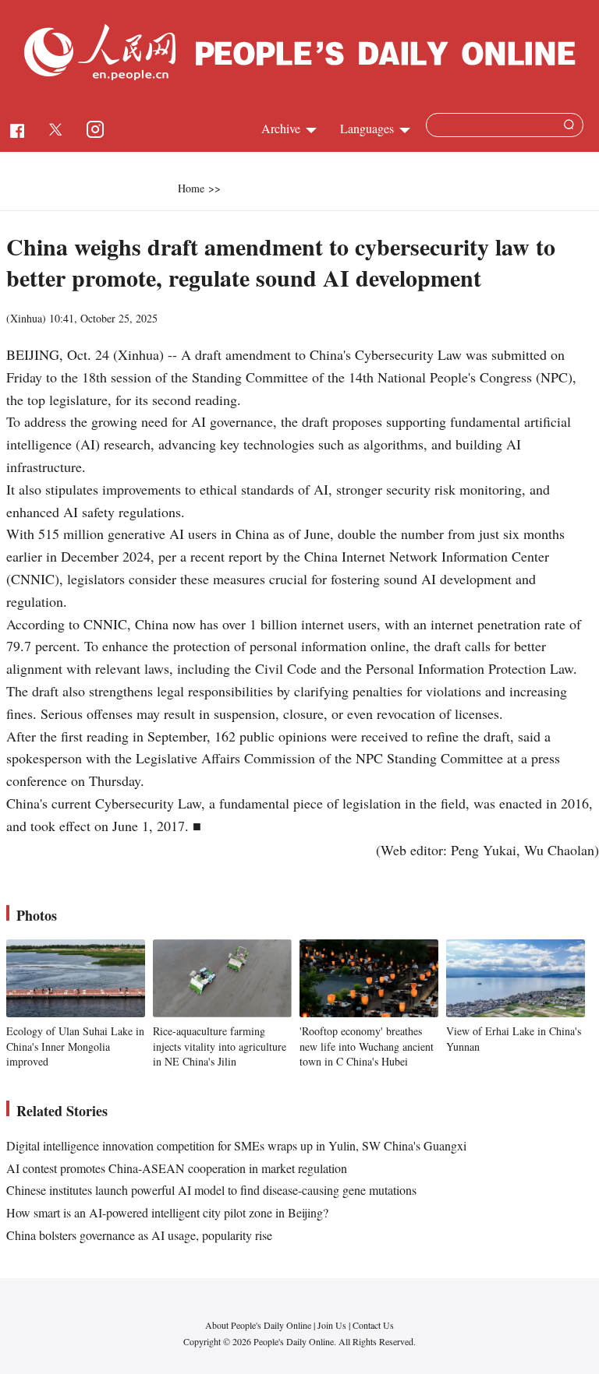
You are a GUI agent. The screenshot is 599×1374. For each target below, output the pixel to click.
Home (191, 188)
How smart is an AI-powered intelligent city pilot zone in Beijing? (167, 1212)
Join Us (333, 1325)
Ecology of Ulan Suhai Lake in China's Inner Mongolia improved (75, 1046)
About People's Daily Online (258, 1325)
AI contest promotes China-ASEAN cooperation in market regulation (176, 1168)
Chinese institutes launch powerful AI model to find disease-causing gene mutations (211, 1190)
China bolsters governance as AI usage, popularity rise (139, 1235)
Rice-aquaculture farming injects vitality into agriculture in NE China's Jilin (219, 1046)
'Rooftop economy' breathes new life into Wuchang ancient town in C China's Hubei (367, 1046)
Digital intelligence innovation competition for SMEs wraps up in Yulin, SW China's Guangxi (236, 1145)
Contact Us (373, 1325)
